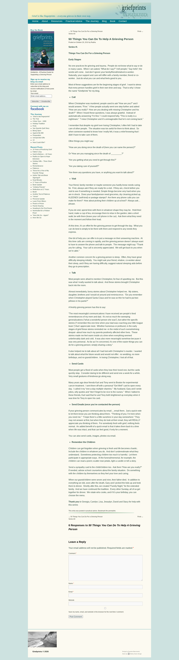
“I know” (35, 196)
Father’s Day (37, 152)
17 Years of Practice (40, 182)
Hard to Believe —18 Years (42, 154)
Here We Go (37, 218)
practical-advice (91, 511)
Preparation (37, 135)
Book (112, 21)
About (45, 21)
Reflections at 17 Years (41, 189)
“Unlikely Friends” (39, 187)
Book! (35, 192)
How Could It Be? (39, 142)
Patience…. (37, 168)
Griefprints (37, 651)
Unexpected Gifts (39, 138)
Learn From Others (39, 201)
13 (33, 140)
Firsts (140, 31)
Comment (73, 553)
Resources (56, 21)
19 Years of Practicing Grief (42, 149)
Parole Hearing (38, 206)
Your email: (35, 93)
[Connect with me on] (37, 109)
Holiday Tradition (39, 124)
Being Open (37, 131)
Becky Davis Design (136, 654)
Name (71, 583)
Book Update (37, 185)
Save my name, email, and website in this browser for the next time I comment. (96, 612)
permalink (111, 511)
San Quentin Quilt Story (41, 128)
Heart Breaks (37, 180)
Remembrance (38, 166)
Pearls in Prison (38, 203)
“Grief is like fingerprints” (41, 116)
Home (35, 21)
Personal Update (39, 199)
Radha (93, 42)
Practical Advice (74, 21)
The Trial (36, 119)
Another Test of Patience (41, 194)
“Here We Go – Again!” (41, 215)
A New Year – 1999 (39, 121)
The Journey (92, 21)
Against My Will (38, 133)
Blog (104, 21)
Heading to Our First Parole (42, 208)
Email (71, 592)
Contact (123, 21)
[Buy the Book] (42, 70)
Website (71, 600)
